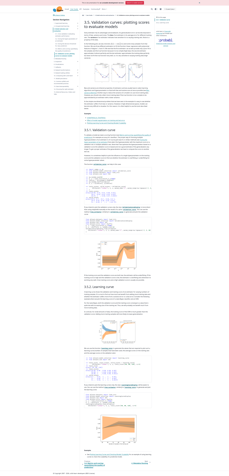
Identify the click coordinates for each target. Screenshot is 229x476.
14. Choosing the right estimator (64, 89)
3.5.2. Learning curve (162, 23)
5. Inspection (58, 61)
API (80, 9)
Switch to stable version (135, 3)
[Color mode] (156, 9)
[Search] (152, 9)
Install (67, 9)
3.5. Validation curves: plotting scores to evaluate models (65, 55)
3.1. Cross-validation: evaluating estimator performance (65, 35)
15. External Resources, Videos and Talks (64, 93)
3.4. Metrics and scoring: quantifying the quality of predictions (66, 50)
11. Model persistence (60, 78)
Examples (86, 9)
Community (95, 9)
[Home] (83, 15)
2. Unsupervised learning (61, 26)
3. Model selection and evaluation (61, 30)
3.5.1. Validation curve (163, 20)
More (104, 9)
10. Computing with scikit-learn (63, 76)
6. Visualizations (59, 64)
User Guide (74, 9)
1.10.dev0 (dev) (169, 9)
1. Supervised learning (60, 23)
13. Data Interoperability (61, 86)
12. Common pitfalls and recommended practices (61, 82)
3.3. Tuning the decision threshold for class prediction (65, 45)
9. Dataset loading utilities (62, 73)
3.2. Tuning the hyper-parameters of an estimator (66, 40)
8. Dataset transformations (62, 70)
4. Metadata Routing (60, 59)
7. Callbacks (57, 67)
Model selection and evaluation (104, 15)
